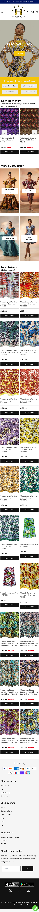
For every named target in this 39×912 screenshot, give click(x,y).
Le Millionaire (6, 815)
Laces (3, 789)
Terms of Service (27, 902)
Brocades (4, 796)
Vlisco (3, 807)
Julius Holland (6, 811)
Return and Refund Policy (21, 905)
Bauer (3, 818)
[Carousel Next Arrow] (34, 132)
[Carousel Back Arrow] (4, 132)
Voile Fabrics (6, 793)
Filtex (3, 825)
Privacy (18, 902)
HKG (2, 822)
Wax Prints (5, 786)
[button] (2, 12)
